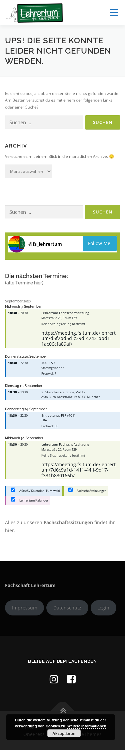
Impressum (24, 607)
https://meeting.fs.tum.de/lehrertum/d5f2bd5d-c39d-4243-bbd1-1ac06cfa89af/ (78, 338)
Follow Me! (100, 243)
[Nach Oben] (62, 711)
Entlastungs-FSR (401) (58, 415)
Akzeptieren (63, 733)
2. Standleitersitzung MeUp (63, 392)
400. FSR (48, 362)
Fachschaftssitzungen (91, 491)
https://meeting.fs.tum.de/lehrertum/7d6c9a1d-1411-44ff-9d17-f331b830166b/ (78, 470)
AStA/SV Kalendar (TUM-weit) (39, 491)
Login (103, 607)
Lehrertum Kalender (33, 501)
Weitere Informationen (86, 725)
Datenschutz (67, 607)
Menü (113, 12)
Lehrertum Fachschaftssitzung (65, 312)
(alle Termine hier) (24, 282)
